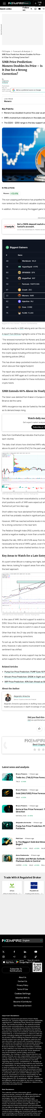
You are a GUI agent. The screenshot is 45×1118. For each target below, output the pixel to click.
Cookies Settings (22, 993)
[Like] (39, 728)
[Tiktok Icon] (38, 956)
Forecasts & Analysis (21, 51)
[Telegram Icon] (17, 956)
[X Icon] (6, 951)
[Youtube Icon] (38, 951)
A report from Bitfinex (11, 334)
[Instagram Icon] (6, 956)
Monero (8, 101)
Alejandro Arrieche (22, 696)
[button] (4, 3)
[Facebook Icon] (17, 951)
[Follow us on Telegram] (43, 8)
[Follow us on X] (31, 8)
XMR (22, 328)
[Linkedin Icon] (28, 951)
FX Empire (6, 51)
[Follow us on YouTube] (39, 8)
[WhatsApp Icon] (28, 956)
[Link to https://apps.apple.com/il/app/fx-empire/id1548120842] (8, 962)
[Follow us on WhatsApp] (35, 8)
